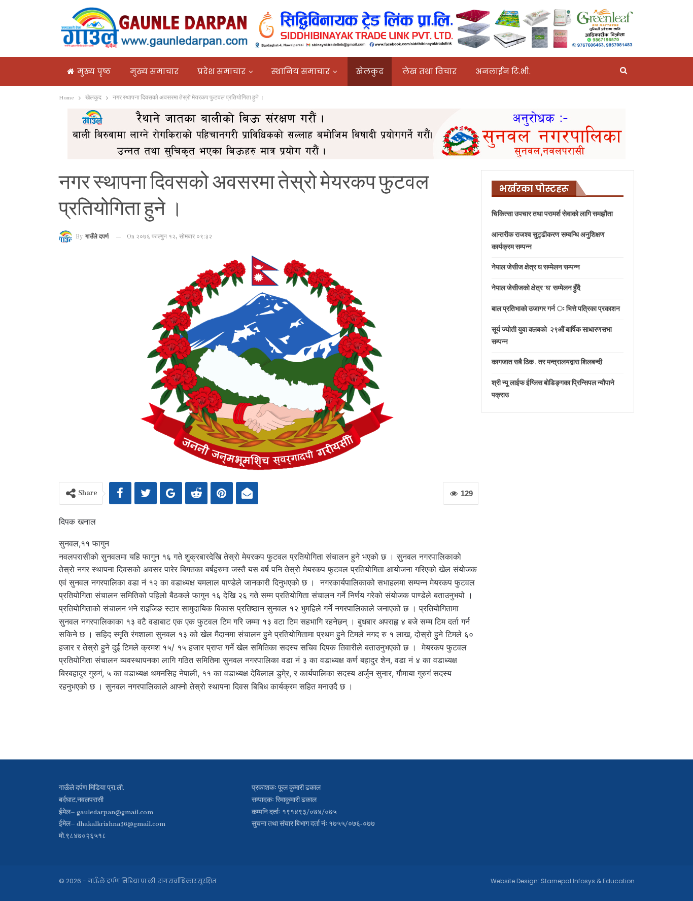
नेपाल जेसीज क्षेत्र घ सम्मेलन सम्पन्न (536, 267)
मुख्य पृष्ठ (94, 71)
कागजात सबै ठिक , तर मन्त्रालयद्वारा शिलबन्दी (547, 362)
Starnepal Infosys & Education (588, 881)
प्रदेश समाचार (221, 71)
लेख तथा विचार (429, 71)
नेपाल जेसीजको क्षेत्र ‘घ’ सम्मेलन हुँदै (536, 288)
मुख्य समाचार (154, 71)
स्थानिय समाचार (300, 71)
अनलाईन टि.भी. (503, 71)
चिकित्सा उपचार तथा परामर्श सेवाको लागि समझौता (552, 214)
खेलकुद (370, 71)
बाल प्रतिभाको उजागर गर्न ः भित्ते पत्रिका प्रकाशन (556, 309)
